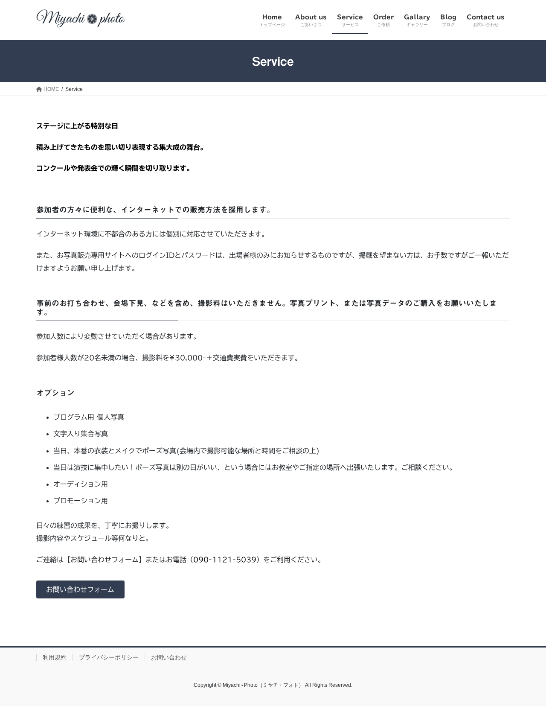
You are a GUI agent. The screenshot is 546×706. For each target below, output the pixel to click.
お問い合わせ (169, 657)
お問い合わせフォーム (80, 589)
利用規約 (55, 657)
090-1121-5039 (224, 559)
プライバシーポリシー (109, 657)
